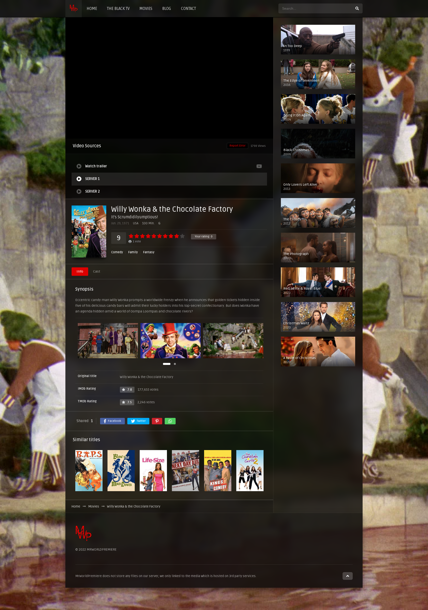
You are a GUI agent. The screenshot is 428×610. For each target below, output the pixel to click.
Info (80, 271)
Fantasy (148, 252)
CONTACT (188, 8)
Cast (96, 271)
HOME (92, 8)
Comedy (117, 252)
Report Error (237, 146)
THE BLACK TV (118, 8)
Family (133, 252)
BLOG (166, 8)
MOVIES (145, 8)
